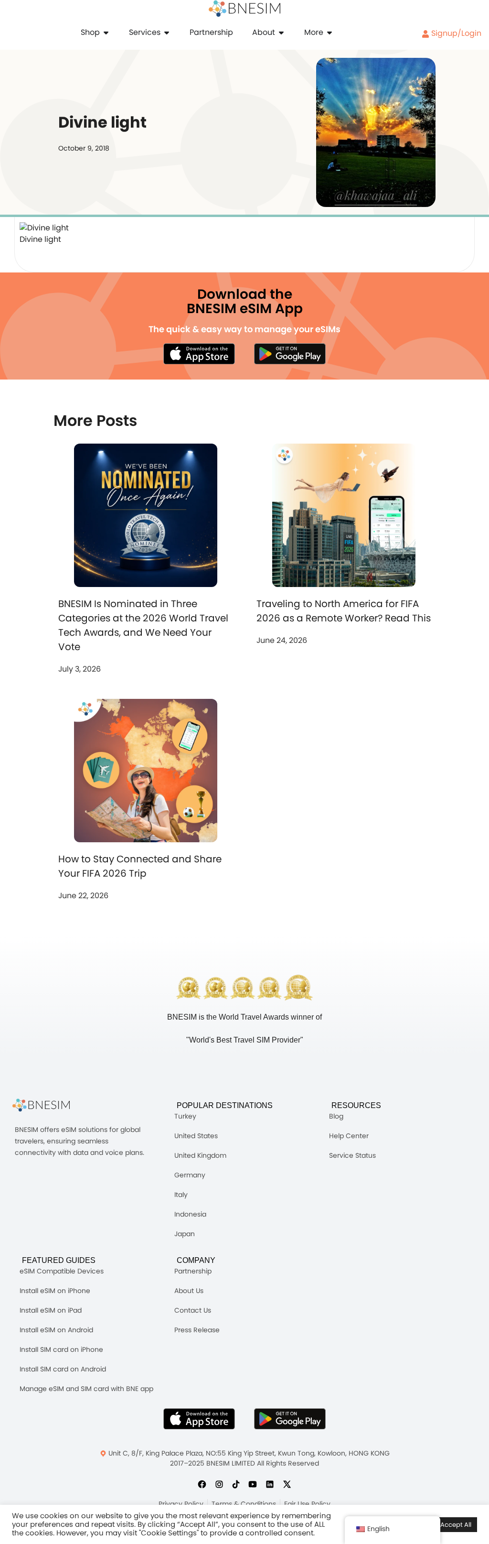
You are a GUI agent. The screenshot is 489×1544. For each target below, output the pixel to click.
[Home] (244, 8)
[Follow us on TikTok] (236, 1484)
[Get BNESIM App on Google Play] (290, 1418)
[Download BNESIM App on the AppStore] (199, 1418)
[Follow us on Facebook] (202, 1484)
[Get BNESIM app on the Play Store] (290, 353)
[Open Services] (166, 32)
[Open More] (329, 32)
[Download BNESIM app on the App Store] (199, 353)
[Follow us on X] (287, 1484)
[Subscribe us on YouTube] (252, 1484)
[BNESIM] (48, 1105)
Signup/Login (455, 33)
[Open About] (281, 32)
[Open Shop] (106, 32)
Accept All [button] (455, 1524)
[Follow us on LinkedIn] (270, 1484)
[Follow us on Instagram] (219, 1484)
